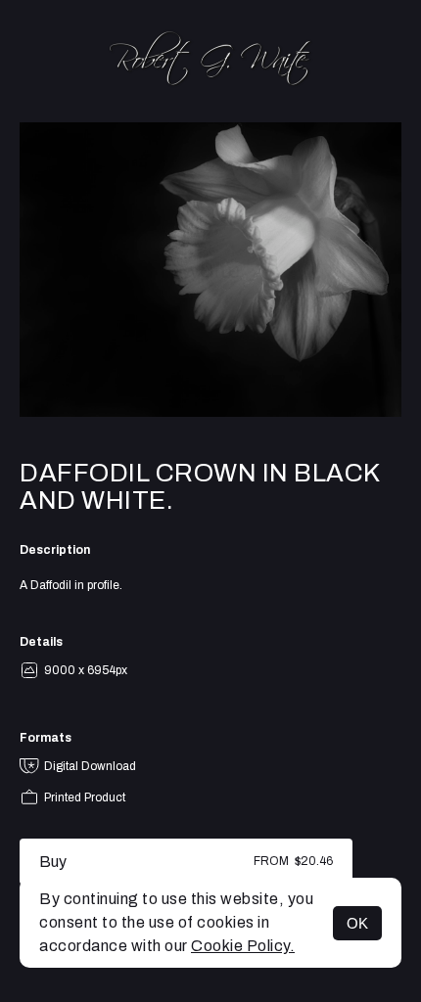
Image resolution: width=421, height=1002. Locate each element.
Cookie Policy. (243, 945)
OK (357, 923)
